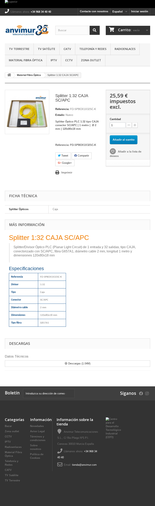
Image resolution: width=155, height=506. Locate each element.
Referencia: (62, 109)
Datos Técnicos (16, 356)
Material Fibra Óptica (25, 60)
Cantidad (115, 119)
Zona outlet (91, 60)
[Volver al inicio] (9, 75)
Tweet (64, 155)
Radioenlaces (125, 49)
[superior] (77, 4)
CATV (67, 49)
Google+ (66, 162)
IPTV (54, 60)
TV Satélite (46, 49)
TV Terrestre (19, 49)
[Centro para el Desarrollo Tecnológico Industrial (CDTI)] (113, 428)
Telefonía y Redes (92, 49)
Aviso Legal (37, 431)
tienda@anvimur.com (84, 464)
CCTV (69, 60)
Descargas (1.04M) (78, 363)
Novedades (37, 426)
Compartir (83, 155)
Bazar (8, 426)
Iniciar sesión (139, 11)
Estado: (60, 114)
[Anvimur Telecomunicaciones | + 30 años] (27, 31)
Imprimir (66, 172)
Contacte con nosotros (94, 11)
